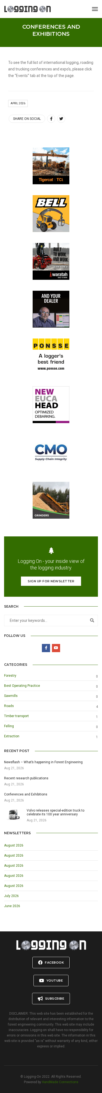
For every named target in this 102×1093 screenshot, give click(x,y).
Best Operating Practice (22, 686)
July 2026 (11, 896)
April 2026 (18, 103)
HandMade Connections (60, 1082)
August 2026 (13, 845)
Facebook (54, 962)
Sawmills (11, 696)
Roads (9, 706)
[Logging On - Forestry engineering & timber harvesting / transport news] (27, 9)
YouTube (54, 980)
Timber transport (16, 716)
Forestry (10, 676)
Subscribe (54, 998)
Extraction (11, 736)
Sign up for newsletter (51, 581)
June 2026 (12, 906)
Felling (9, 726)
